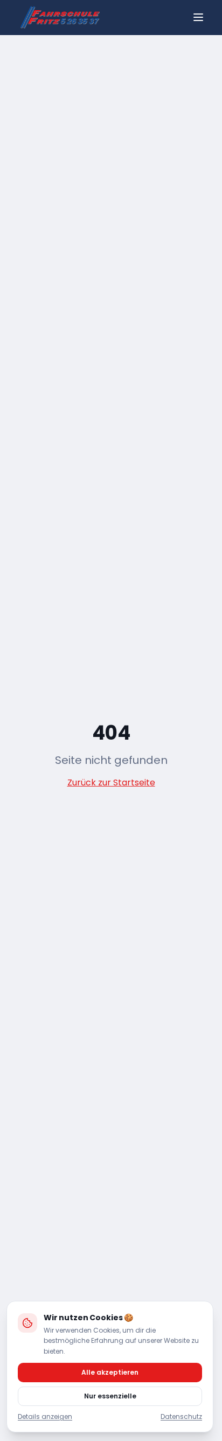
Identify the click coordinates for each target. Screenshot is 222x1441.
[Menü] (198, 17)
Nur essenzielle (110, 1396)
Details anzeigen (45, 1416)
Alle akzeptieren (109, 1372)
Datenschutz (181, 1416)
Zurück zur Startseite (111, 782)
